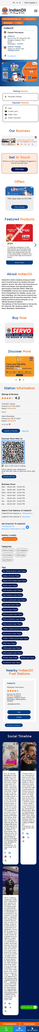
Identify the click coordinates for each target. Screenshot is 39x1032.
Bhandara (8, 23)
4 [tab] (17, 144)
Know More (19, 262)
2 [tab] (19, 78)
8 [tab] (32, 144)
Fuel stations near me (12, 19)
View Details (19, 207)
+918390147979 (13, 704)
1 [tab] (15, 78)
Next (35, 245)
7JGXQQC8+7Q (8, 526)
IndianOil (11, 683)
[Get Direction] (27, 528)
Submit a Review (11, 431)
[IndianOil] (14, 11)
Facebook (12, 56)
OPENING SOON (13, 50)
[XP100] (19, 233)
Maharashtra (30, 19)
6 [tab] (25, 144)
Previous (3, 245)
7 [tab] (28, 144)
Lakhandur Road (9, 539)
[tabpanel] (19, 71)
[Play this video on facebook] (10, 757)
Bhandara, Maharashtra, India (13, 529)
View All (25, 431)
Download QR (9, 476)
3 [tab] (23, 78)
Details (19, 717)
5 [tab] (21, 144)
